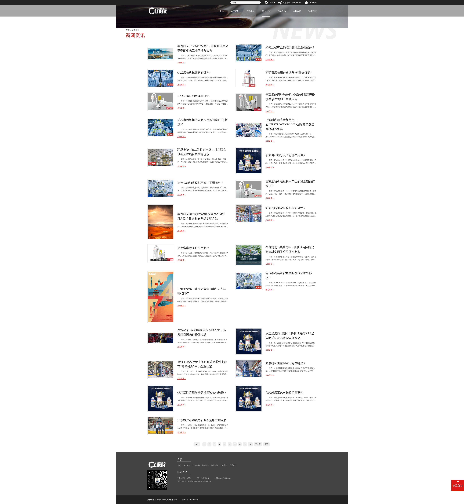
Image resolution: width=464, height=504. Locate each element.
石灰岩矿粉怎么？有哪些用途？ (285, 155)
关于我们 (235, 10)
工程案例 (297, 10)
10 (250, 444)
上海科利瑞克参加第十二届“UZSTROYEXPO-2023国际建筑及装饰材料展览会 (289, 124)
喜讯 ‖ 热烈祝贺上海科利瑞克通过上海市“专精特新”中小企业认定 (202, 364)
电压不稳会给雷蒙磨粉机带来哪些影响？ (288, 275)
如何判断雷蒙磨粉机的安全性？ (285, 208)
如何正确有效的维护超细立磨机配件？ (290, 47)
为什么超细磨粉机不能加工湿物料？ (200, 183)
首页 (222, 10)
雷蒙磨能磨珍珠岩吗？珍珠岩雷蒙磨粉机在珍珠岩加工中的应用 (290, 97)
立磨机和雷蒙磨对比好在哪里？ (285, 363)
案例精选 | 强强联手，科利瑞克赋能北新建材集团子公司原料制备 (289, 249)
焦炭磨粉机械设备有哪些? (194, 72)
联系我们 (312, 10)
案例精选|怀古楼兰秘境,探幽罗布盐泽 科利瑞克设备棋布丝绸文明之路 (201, 216)
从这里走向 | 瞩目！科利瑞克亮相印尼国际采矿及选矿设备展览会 (289, 335)
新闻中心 (266, 10)
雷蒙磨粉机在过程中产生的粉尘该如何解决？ (290, 183)
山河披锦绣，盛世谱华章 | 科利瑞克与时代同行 (201, 291)
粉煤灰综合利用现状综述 (193, 96)
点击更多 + (181, 63)
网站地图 (313, 2)
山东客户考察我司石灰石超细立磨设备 (202, 420)
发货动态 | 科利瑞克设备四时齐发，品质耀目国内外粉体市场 (201, 332)
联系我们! (457, 485)
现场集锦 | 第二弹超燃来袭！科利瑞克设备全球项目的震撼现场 (201, 152)
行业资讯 (281, 10)
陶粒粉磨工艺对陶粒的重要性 (284, 392)
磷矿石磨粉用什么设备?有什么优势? (288, 72)
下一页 (258, 444)
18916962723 (296, 2)
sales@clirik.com (225, 478)
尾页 (266, 444)
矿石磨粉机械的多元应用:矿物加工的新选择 (202, 122)
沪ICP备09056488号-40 (190, 500)
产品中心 (250, 10)
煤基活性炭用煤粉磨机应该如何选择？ (202, 392)
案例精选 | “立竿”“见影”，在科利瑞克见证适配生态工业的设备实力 (202, 48)
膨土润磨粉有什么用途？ (193, 248)
